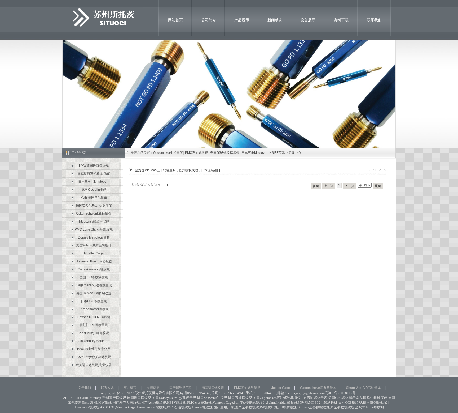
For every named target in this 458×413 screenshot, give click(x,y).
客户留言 (130, 388)
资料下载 (341, 20)
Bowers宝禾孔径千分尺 (93, 349)
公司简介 (208, 20)
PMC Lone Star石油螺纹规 (94, 229)
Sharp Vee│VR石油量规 (363, 388)
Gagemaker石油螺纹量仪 (94, 285)
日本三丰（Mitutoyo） (93, 182)
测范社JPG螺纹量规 (94, 325)
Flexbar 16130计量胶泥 (94, 317)
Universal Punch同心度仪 (94, 261)
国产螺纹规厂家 (180, 388)
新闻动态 (274, 20)
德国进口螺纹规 (213, 388)
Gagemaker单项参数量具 (318, 388)
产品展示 (241, 20)
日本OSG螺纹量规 (94, 301)
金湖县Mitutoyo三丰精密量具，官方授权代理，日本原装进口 (177, 170)
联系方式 (107, 388)
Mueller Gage (94, 253)
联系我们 (374, 20)
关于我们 (84, 388)
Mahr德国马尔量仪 (94, 197)
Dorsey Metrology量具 (94, 237)
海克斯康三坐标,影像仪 (93, 174)
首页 (316, 186)
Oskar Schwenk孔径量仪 (93, 213)
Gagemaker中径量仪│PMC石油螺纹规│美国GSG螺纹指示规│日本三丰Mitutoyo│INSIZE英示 (219, 153)
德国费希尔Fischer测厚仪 (94, 205)
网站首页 (175, 20)
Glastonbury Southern (93, 341)
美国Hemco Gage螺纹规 (93, 293)
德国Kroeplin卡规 (93, 189)
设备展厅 (308, 20)
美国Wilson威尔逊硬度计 (93, 245)
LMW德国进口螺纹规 (94, 166)
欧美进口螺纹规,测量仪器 (94, 365)
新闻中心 (294, 153)
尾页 (378, 186)
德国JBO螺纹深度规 (94, 277)
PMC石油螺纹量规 (247, 388)
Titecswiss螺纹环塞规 (93, 221)
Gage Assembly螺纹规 (94, 269)
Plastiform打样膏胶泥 (94, 333)
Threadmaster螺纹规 (94, 309)
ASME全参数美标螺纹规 (94, 357)
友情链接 (153, 388)
